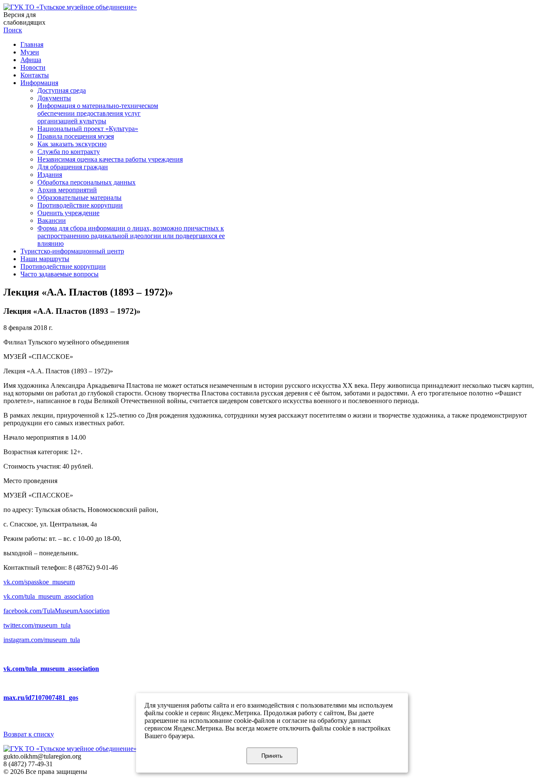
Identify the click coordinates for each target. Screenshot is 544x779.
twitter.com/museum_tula (37, 625)
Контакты (34, 75)
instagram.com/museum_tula (41, 639)
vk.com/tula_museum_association (48, 596)
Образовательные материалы (79, 197)
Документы (54, 98)
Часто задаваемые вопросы (59, 274)
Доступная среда (61, 90)
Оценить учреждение (68, 212)
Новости (32, 67)
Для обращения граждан (72, 167)
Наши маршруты (44, 258)
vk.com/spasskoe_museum (39, 582)
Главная (31, 44)
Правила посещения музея (75, 136)
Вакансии (51, 220)
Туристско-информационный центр (72, 251)
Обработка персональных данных (86, 182)
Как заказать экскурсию (72, 144)
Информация (39, 82)
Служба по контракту (68, 151)
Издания (49, 174)
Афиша (30, 59)
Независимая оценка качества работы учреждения (110, 159)
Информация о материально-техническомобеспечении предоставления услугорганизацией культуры (97, 113)
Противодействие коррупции (80, 205)
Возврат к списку (28, 734)
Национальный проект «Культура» (87, 128)
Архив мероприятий (67, 189)
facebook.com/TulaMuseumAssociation (56, 610)
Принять (272, 756)
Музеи (29, 52)
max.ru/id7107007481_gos (40, 697)
